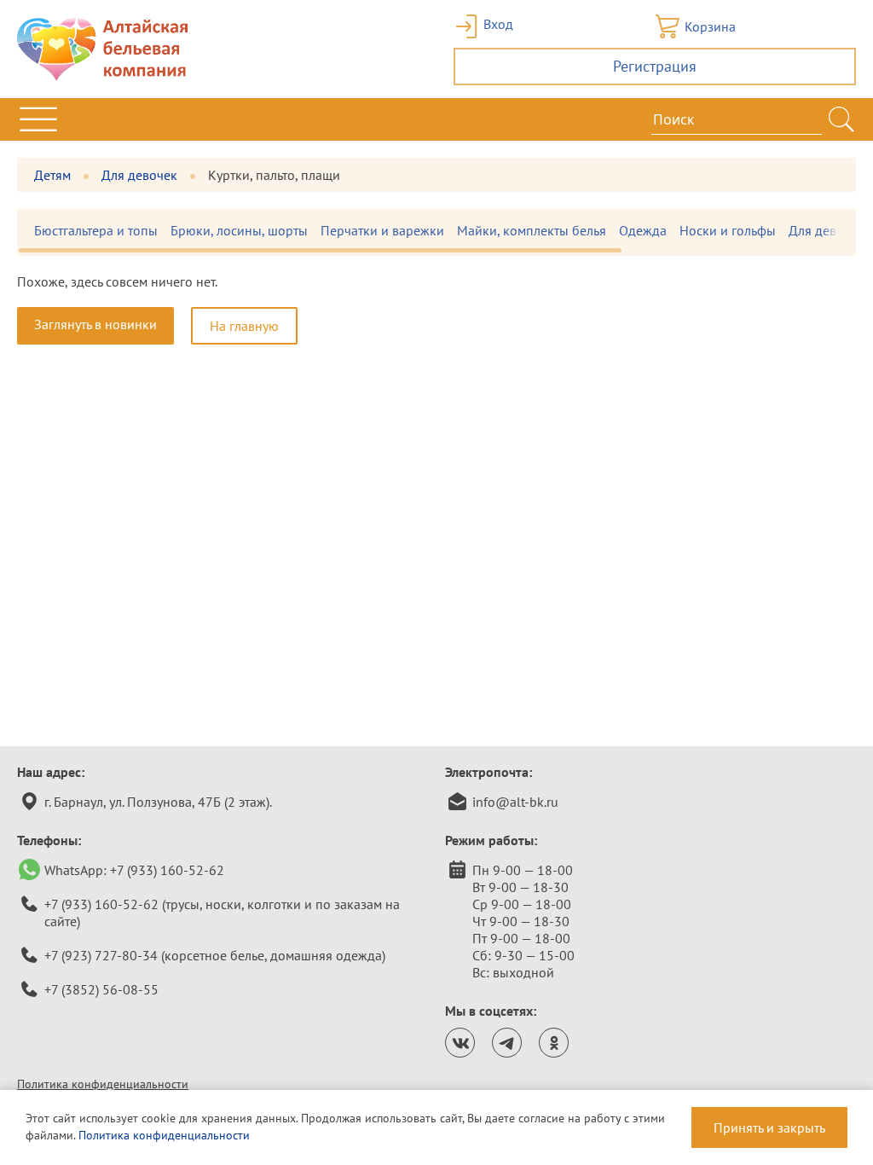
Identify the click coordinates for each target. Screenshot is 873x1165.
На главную (244, 325)
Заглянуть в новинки (95, 324)
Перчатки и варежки (382, 230)
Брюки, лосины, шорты (239, 230)
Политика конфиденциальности (102, 1084)
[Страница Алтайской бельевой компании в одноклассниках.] (554, 1043)
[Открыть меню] (38, 119)
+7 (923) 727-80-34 (101, 955)
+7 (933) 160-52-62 (167, 869)
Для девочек (139, 174)
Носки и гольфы (727, 230)
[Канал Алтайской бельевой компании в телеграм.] (507, 1043)
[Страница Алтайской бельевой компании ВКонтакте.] (460, 1043)
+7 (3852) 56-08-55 (101, 989)
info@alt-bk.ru (515, 801)
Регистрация (655, 66)
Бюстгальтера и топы (96, 230)
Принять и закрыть (769, 1127)
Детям (52, 174)
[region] (436, 232)
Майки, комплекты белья (531, 230)
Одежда (643, 230)
